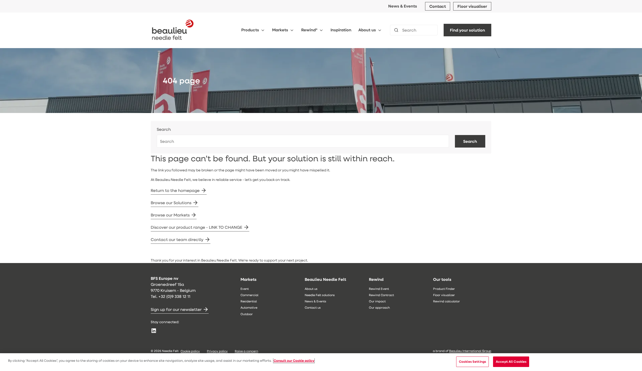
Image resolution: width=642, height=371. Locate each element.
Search (164, 129)
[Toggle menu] (263, 30)
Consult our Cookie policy (294, 360)
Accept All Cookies (511, 361)
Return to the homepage (175, 190)
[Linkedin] (154, 331)
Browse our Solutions (171, 202)
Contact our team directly (177, 239)
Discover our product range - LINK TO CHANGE (196, 227)
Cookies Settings (472, 361)
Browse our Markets (170, 214)
